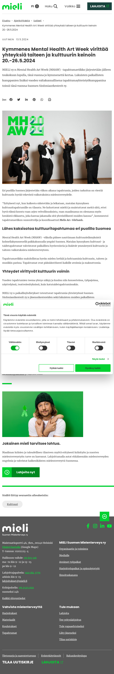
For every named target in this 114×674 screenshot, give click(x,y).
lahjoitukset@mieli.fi (14, 581)
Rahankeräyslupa (76, 655)
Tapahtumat (9, 632)
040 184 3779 (32, 572)
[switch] (43, 348)
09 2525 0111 (26, 587)
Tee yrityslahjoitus (70, 619)
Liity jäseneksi (67, 632)
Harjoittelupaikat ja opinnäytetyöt (79, 568)
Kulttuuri (12, 504)
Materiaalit (8, 619)
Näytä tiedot (98, 359)
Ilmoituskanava (68, 575)
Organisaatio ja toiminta (73, 548)
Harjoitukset (9, 613)
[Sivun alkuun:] (104, 516)
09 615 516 (30, 557)
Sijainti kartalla (11, 547)
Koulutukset (9, 626)
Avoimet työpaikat (70, 561)
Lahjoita (64, 613)
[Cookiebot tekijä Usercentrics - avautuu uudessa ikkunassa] (98, 304)
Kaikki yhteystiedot (13, 598)
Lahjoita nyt (25, 472)
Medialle (64, 555)
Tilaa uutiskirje (68, 639)
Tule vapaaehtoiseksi (71, 626)
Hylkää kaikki (56, 368)
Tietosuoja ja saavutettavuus (19, 655)
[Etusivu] (14, 6)
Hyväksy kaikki (92, 368)
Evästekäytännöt (51, 655)
